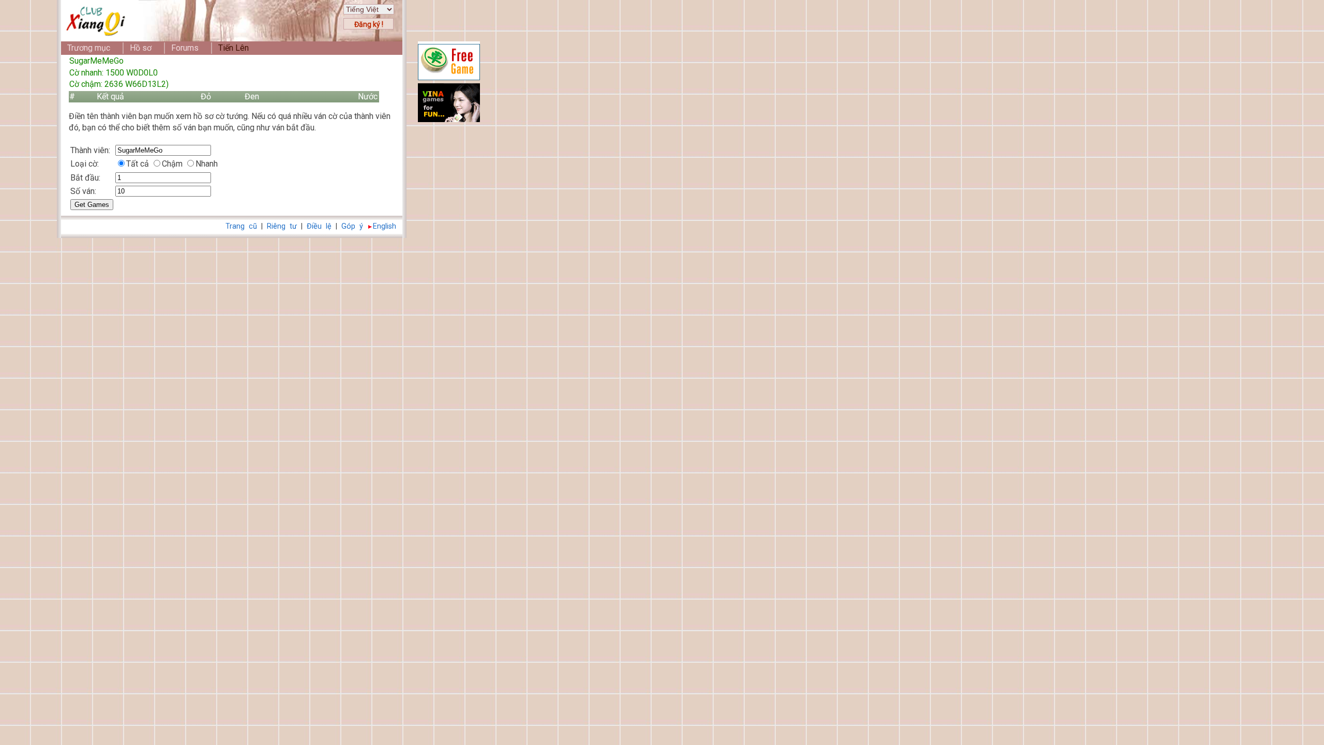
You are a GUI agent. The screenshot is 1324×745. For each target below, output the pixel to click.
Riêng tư (282, 226)
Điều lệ (319, 226)
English (384, 226)
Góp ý (352, 226)
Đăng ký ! (368, 24)
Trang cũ (241, 226)
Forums (185, 48)
